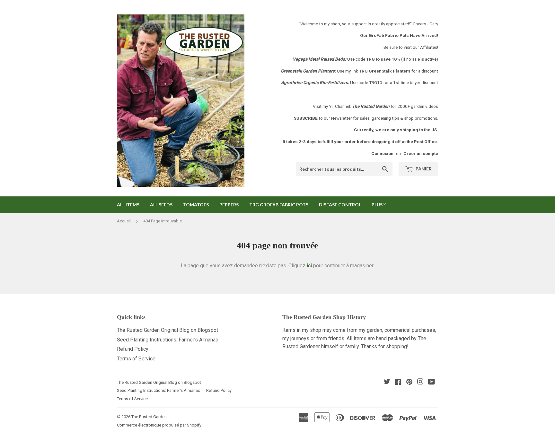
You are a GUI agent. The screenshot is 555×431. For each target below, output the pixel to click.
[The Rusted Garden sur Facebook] (398, 382)
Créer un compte (420, 153)
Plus (377, 204)
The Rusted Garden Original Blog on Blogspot (167, 330)
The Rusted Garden (149, 416)
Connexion (382, 153)
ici (309, 266)
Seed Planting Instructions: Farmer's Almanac (167, 340)
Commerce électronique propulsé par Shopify (159, 425)
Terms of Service (136, 359)
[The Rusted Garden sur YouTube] (431, 382)
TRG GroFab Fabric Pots (278, 204)
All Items (128, 204)
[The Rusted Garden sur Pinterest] (409, 382)
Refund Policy (132, 349)
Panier (423, 168)
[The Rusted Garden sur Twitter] (387, 382)
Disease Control (340, 204)
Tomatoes (196, 204)
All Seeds (161, 204)
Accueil (124, 221)
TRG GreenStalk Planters (384, 70)
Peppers (229, 204)
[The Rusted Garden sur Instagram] (420, 382)
